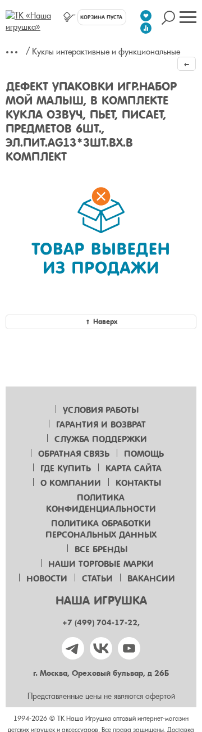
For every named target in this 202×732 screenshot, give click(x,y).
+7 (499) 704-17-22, (101, 623)
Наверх (105, 321)
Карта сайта (133, 468)
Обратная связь (73, 454)
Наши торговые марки (101, 564)
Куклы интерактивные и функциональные (106, 51)
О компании (70, 483)
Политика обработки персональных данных (101, 529)
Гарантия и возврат (101, 425)
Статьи (97, 579)
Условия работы (101, 410)
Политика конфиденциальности (101, 503)
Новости (46, 579)
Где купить (65, 468)
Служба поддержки (100, 439)
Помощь (144, 454)
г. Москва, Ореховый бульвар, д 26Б (101, 673)
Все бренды (101, 549)
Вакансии (151, 579)
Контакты (138, 483)
